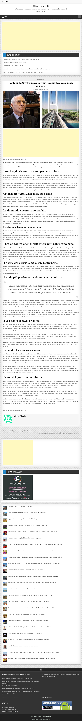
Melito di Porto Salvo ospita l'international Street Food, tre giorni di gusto (26, 69)
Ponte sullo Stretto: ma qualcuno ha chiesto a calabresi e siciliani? (41, 84)
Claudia (36, 89)
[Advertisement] (41, 36)
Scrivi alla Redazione (9, 709)
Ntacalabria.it (41, 6)
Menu (6, 1)
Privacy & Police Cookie (10, 711)
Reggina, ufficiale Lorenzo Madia (13, 65)
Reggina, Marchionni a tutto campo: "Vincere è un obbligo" (21, 59)
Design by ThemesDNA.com (41, 719)
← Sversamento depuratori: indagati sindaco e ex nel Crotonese (21, 431)
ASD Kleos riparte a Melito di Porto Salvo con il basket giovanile (23, 72)
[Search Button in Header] (79, 16)
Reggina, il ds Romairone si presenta (14, 62)
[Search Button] (41, 669)
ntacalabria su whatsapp (10, 698)
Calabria (41, 79)
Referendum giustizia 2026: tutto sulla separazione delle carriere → (59, 433)
